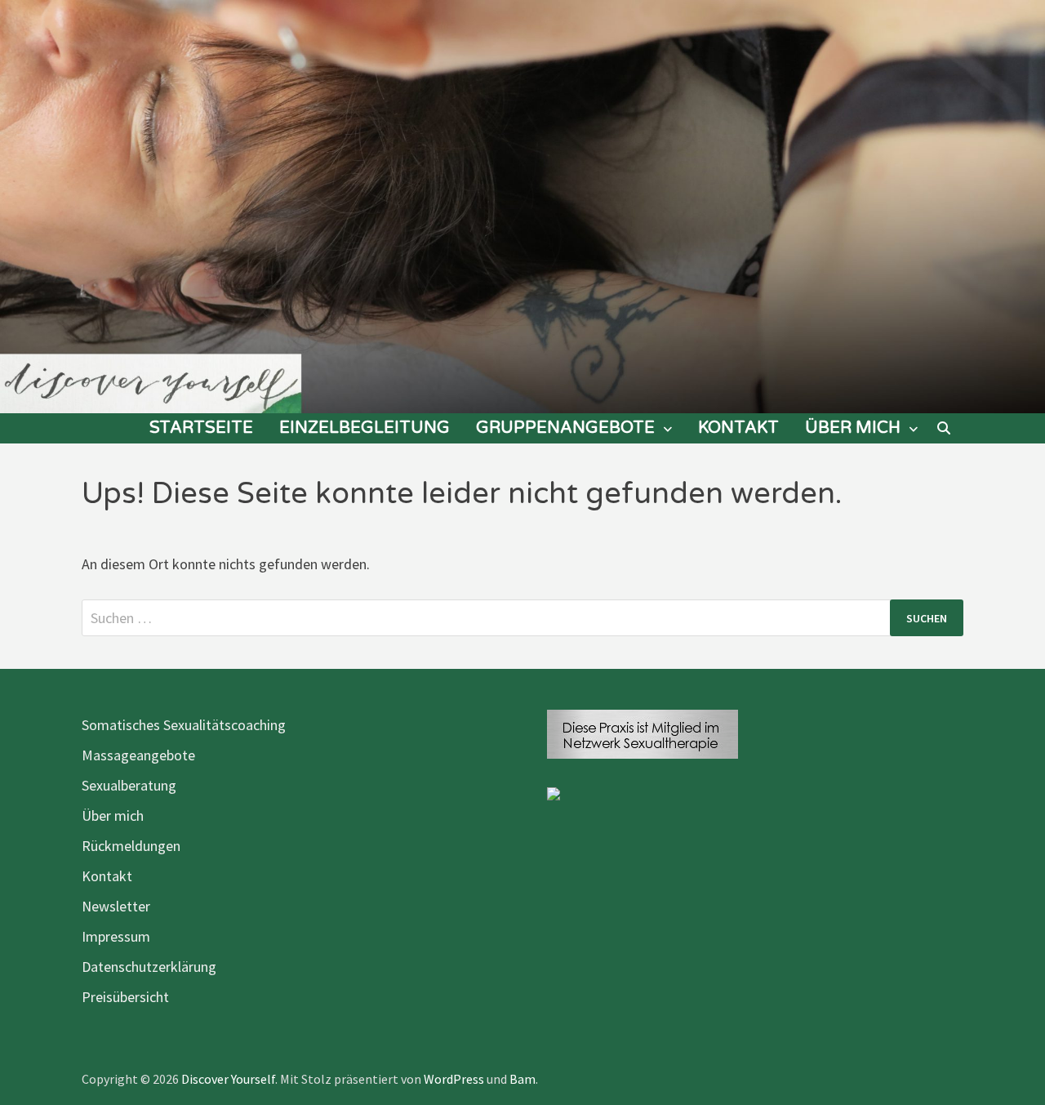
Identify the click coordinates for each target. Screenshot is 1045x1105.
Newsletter (116, 906)
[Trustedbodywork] (553, 791)
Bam (522, 1079)
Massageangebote (138, 755)
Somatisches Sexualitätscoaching (184, 724)
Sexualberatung (129, 785)
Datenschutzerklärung (149, 966)
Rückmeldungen (131, 845)
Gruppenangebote (565, 428)
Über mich (852, 428)
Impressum (116, 936)
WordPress (454, 1079)
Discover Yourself (228, 1079)
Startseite (201, 428)
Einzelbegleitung (364, 428)
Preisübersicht (125, 996)
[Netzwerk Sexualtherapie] (642, 732)
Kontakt (738, 428)
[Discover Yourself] (522, 205)
